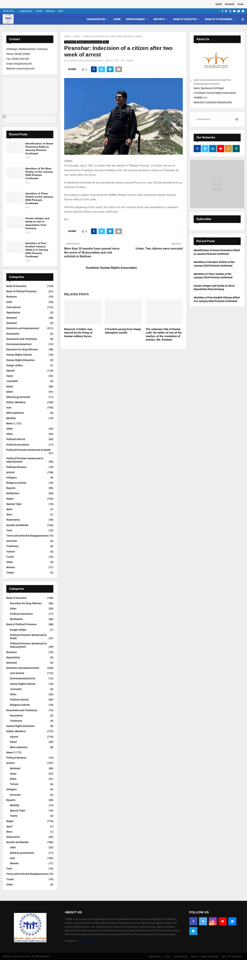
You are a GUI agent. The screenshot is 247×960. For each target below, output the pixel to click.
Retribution (12, 493)
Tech (9, 530)
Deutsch (229, 4)
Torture (10, 551)
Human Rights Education (20, 360)
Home (117, 19)
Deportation (13, 312)
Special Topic (14, 504)
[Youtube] (223, 921)
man (8, 407)
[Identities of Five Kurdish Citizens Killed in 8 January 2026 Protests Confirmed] (15, 247)
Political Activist (15, 439)
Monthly (11, 418)
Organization (26, 11)
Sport (9, 509)
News (106, 42)
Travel (10, 556)
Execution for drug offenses (22, 349)
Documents (12, 333)
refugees (11, 477)
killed (9, 391)
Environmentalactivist (19, 344)
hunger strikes (14, 365)
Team (60, 11)
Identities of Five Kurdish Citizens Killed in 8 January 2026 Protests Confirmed (36, 250)
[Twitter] (203, 921)
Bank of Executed (185, 19)
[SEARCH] (237, 119)
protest (10, 472)
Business (11, 296)
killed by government (18, 397)
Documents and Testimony (21, 338)
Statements (13, 519)
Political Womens (16, 467)
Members (50, 11)
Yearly (10, 572)
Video (9, 562)
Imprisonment (135, 19)
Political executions (17, 444)
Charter (39, 11)
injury (9, 375)
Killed (9, 386)
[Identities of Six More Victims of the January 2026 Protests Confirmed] (15, 172)
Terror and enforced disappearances (27, 535)
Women (10, 567)
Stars (9, 514)
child (9, 302)
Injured (10, 370)
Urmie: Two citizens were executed (159, 248)
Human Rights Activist (19, 354)
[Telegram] (193, 931)
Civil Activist (70, 42)
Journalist (12, 381)
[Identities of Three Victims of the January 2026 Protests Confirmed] (15, 197)
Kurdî (219, 4)
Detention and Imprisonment (89, 42)
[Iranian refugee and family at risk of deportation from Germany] (15, 222)
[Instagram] (213, 921)
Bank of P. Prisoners (218, 19)
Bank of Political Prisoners (21, 291)
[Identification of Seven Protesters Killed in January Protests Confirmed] (15, 147)
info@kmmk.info (87, 940)
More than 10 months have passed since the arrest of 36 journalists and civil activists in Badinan (92, 252)
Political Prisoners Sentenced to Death (28, 449)
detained (11, 317)
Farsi (240, 4)
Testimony (12, 546)
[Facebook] (193, 921)
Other (9, 428)
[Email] (232, 921)
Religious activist (16, 482)
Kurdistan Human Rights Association (85, 60)
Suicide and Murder (17, 525)
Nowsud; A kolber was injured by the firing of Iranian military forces (78, 333)
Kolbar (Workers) (16, 402)
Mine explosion (15, 412)
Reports (159, 19)
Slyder (10, 498)
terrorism (11, 540)
